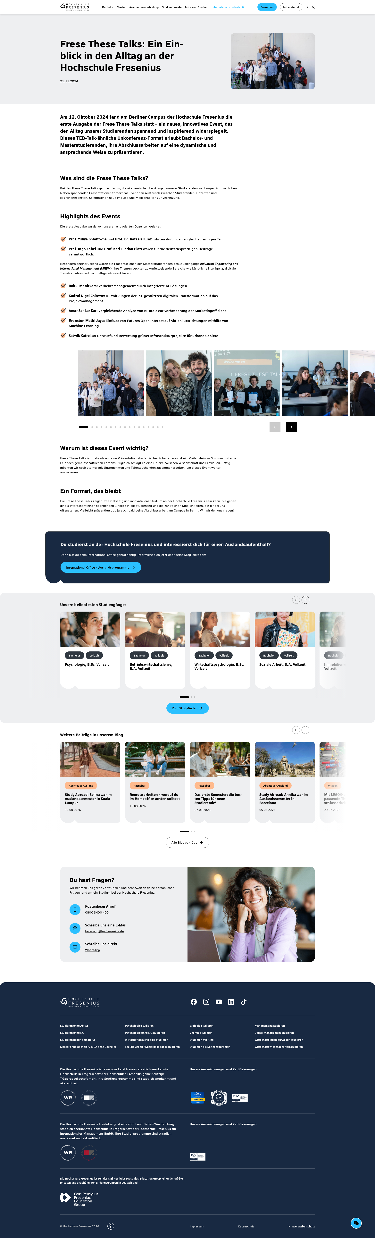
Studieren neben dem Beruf (77, 1040)
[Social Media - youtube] (219, 1002)
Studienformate (172, 7)
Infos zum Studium (196, 7)
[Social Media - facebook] (194, 1002)
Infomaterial (291, 7)
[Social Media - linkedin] (231, 1002)
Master (121, 7)
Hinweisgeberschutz (301, 1226)
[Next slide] (305, 600)
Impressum (197, 1226)
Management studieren (270, 1025)
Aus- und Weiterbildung (144, 7)
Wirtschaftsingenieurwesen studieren (279, 1040)
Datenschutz (246, 1226)
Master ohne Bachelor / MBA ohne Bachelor (88, 1047)
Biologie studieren (201, 1025)
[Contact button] (356, 1223)
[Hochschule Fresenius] (74, 7)
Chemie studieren (201, 1033)
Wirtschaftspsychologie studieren (146, 1040)
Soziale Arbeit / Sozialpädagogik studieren (152, 1047)
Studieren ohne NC (72, 1033)
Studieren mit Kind (202, 1040)
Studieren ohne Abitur (74, 1025)
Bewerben (267, 7)
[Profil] (313, 7)
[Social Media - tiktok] (244, 1002)
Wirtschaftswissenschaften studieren (279, 1047)
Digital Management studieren (274, 1033)
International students (226, 7)
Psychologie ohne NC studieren (145, 1033)
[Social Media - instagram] (206, 1002)
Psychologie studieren (139, 1025)
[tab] (184, 697)
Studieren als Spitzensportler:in (210, 1047)
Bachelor (107, 7)
